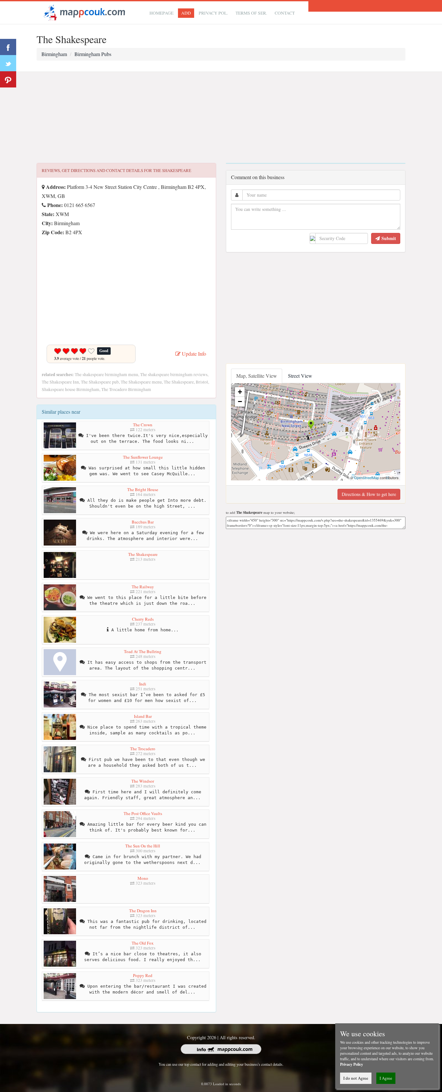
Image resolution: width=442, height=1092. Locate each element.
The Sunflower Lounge (143, 457)
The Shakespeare (143, 554)
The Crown (142, 425)
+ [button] (240, 392)
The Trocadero (142, 749)
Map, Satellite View (256, 375)
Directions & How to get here (369, 494)
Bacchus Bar (143, 522)
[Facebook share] (8, 47)
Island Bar (143, 716)
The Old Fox (143, 943)
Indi (142, 684)
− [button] (240, 401)
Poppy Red (142, 975)
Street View (300, 375)
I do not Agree (355, 1078)
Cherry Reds (143, 619)
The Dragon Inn (143, 911)
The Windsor (142, 781)
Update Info (193, 353)
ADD (186, 13)
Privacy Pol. (213, 13)
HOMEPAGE (161, 13)
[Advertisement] (221, 117)
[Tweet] (8, 63)
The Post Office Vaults (143, 813)
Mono (143, 878)
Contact (285, 13)
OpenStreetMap (366, 477)
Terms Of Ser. (251, 13)
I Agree (386, 1078)
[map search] (83, 11)
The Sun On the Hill (142, 846)
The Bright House (142, 489)
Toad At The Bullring (142, 651)
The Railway (143, 587)
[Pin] (8, 79)
